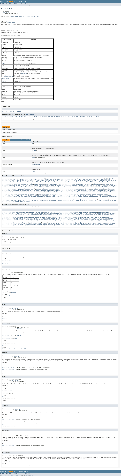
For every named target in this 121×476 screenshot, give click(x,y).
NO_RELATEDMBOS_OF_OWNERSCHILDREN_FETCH (12, 117)
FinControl (5, 131)
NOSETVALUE (64, 117)
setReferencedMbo (104, 196)
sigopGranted (61, 199)
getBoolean (78, 180)
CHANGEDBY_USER (10, 116)
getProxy (21, 187)
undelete (91, 200)
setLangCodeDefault (7, 196)
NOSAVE (59, 117)
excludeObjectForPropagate (8, 180)
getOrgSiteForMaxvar (106, 186)
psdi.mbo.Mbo (6, 12)
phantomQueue (20, 111)
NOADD (36, 117)
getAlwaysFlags (48, 180)
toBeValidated (85, 200)
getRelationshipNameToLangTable (68, 187)
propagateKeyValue (82, 192)
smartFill (95, 199)
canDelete (34, 150)
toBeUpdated (78, 200)
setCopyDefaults (63, 194)
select (15, 194)
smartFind (100, 199)
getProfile (4, 187)
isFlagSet (55, 191)
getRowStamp (99, 187)
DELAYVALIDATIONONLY (74, 116)
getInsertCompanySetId (36, 182)
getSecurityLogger (6, 189)
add (32, 143)
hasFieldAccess (50, 190)
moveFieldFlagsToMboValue (48, 192)
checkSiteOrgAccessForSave (94, 178)
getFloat (9, 182)
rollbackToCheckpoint (7, 194)
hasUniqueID (84, 190)
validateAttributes (7, 201)
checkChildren (35, 154)
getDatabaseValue (30, 181)
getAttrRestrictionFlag (58, 180)
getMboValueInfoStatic (39, 186)
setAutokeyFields (54, 194)
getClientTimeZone (112, 180)
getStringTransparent (67, 189)
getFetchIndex (101, 181)
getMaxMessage (105, 184)
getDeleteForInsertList (44, 181)
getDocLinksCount (55, 181)
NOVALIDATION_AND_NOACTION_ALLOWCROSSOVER (104, 117)
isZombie (36, 192)
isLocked (65, 191)
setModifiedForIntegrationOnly (38, 196)
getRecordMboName (38, 187)
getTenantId (87, 189)
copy (106, 178)
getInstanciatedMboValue (100, 182)
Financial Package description (9, 28)
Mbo (6, 21)
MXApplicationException (8, 367)
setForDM (87, 195)
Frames (15, 3)
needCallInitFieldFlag (60, 192)
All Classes (27, 3)
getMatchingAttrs (97, 184)
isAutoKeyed (5, 191)
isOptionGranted (10, 192)
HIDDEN (97, 116)
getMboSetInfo (98, 185)
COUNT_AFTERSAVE (27, 116)
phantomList (13, 111)
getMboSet (81, 185)
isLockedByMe (77, 191)
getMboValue (105, 185)
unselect (100, 200)
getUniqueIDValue (15, 190)
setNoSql (54, 196)
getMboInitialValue (43, 185)
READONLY (4, 119)
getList (47, 184)
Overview (2, 1)
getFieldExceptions (110, 181)
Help (28, 1)
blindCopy (43, 178)
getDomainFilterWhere (65, 181)
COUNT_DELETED (43, 116)
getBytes (89, 180)
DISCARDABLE (83, 116)
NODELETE (46, 117)
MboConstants (22, 16)
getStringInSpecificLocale (55, 189)
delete (33, 157)
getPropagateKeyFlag (13, 187)
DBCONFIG (58, 116)
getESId (86, 181)
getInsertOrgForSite (69, 182)
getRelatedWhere (47, 187)
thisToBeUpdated (52, 200)
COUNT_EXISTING (51, 116)
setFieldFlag (24, 195)
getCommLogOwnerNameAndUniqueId (10, 181)
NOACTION (32, 117)
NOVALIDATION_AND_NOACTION (87, 117)
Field (9, 5)
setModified (27, 196)
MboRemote (28, 16)
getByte (84, 180)
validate (114, 200)
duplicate (47, 179)
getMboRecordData (66, 185)
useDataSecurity (107, 200)
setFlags (82, 195)
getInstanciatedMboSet (88, 182)
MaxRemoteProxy (35, 16)
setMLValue (20, 196)
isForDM (60, 191)
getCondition (22, 181)
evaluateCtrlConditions (82, 179)
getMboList (51, 185)
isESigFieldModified (47, 191)
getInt (108, 182)
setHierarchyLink (94, 195)
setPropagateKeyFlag (61, 196)
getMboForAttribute (20, 185)
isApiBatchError (111, 190)
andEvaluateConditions (34, 178)
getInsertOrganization (58, 182)
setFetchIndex (17, 195)
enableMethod (53, 179)
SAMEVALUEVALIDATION (22, 119)
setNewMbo (48, 196)
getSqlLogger (21, 189)
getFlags (4, 182)
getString (27, 189)
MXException (14, 254)
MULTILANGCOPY (5, 111)
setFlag (73, 195)
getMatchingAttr (80, 184)
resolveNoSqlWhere (106, 192)
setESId (105, 194)
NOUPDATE (71, 117)
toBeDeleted (66, 200)
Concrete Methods (25, 139)
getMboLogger (58, 185)
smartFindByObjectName (7, 200)
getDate (36, 181)
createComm (21, 179)
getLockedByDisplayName (55, 184)
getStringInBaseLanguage (42, 189)
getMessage (59, 186)
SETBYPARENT (30, 119)
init (33, 168)
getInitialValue (26, 182)
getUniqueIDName (6, 190)
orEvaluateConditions (72, 192)
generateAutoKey (35, 161)
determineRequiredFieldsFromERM (36, 179)
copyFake (4, 179)
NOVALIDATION (77, 117)
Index (25, 1)
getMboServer (75, 185)
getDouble (81, 181)
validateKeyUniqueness (18, 201)
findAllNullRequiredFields (22, 180)
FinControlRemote (14, 16)
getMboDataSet (12, 185)
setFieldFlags (66, 195)
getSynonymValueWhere (79, 189)
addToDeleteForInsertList (22, 178)
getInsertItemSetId (47, 182)
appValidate (34, 147)
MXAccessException (6, 341)
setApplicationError (32, 194)
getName (92, 186)
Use (14, 1)
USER (35, 119)
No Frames (20, 3)
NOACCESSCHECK (26, 117)
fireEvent (32, 180)
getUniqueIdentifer (110, 189)
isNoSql (114, 191)
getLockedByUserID (66, 184)
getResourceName (80, 187)
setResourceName (17, 197)
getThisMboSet (94, 189)
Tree (17, 1)
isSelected (17, 192)
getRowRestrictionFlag (90, 187)
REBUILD (9, 119)
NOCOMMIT (41, 117)
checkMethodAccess (59, 178)
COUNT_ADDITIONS (19, 116)
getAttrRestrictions (70, 180)
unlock (95, 200)
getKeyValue (17, 184)
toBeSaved (72, 200)
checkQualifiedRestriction (81, 178)
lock (40, 192)
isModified (99, 191)
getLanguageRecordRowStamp (27, 184)
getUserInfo (36, 190)
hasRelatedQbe (77, 190)
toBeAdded (59, 200)
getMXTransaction (85, 186)
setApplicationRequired (43, 194)
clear (103, 178)
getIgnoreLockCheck (17, 182)
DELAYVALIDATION (65, 116)
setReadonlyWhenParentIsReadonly (91, 196)
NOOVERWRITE (54, 117)
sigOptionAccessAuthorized (85, 199)
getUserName (43, 190)
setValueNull (47, 199)
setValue (33, 197)
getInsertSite (78, 182)
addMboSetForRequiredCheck (8, 178)
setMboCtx (15, 196)
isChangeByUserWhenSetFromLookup (22, 191)
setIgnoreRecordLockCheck (105, 195)
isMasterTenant (84, 191)
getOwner (114, 186)
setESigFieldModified (7, 195)
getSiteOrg (14, 189)
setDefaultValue (72, 194)
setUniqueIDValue (26, 197)
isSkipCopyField (25, 192)
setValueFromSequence (38, 199)
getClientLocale (103, 180)
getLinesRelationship (39, 184)
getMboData (4, 185)
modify (33, 171)
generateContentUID (39, 180)
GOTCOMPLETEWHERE (91, 116)
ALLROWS (4, 116)
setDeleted (88, 194)
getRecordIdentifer (28, 187)
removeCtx (90, 192)
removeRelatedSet (97, 192)
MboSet (9, 131)
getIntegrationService (7, 184)
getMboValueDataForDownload (26, 186)
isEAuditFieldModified (36, 191)
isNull (3, 192)
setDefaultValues (81, 194)
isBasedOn (11, 191)
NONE (50, 117)
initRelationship (102, 190)
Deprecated (20, 1)
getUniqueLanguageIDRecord (26, 190)
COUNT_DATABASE (35, 116)
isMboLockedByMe (92, 191)
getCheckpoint (95, 180)
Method (16, 5)
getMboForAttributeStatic (32, 185)
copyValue (9, 179)
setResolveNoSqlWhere (7, 197)
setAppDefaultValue (22, 194)
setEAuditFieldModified (97, 194)
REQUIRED (14, 119)
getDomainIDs (75, 181)
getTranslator (102, 189)
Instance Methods (14, 139)
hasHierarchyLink (59, 190)
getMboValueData (113, 185)
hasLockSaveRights (68, 190)
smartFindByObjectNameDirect (32, 200)
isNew (110, 191)
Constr (12, 5)
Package (7, 1)
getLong (73, 184)
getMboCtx (112, 184)
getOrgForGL (97, 186)
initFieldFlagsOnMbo (92, 190)
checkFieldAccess (50, 178)
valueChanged (27, 201)
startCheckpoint (44, 200)
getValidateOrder (36, 164)
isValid (31, 192)
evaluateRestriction (105, 179)
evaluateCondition (61, 179)
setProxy (80, 196)
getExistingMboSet (93, 181)
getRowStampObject (107, 187)
